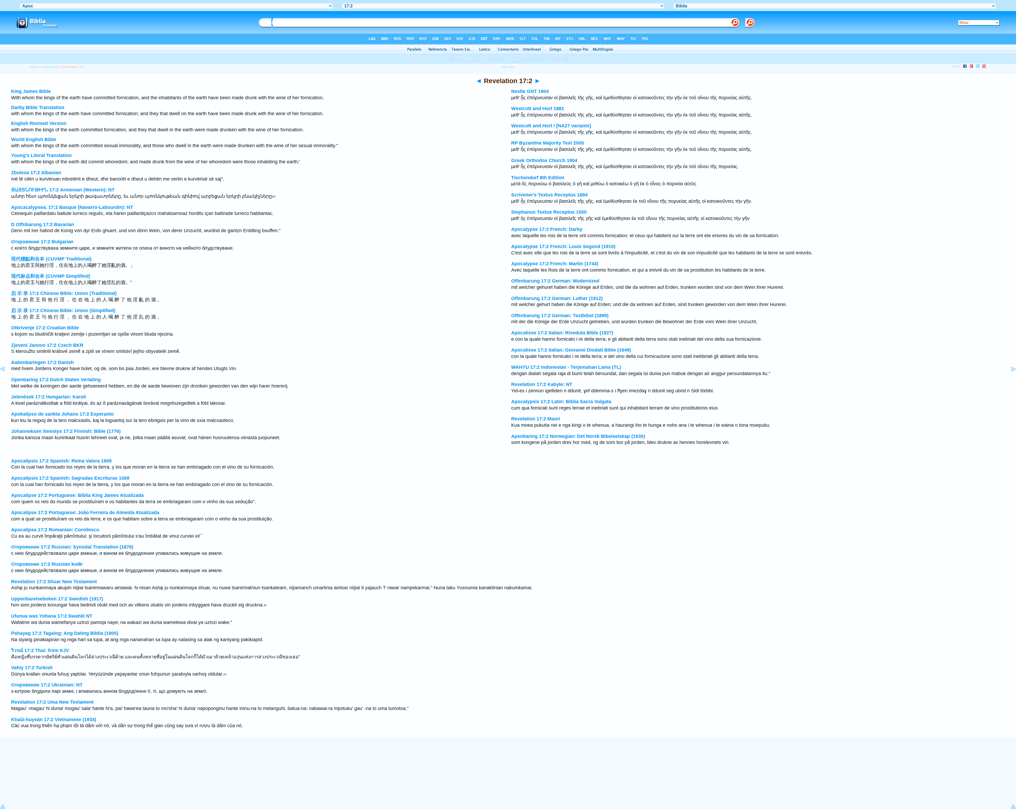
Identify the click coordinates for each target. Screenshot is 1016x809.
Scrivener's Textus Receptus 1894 (549, 194)
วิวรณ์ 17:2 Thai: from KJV (40, 650)
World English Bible (33, 139)
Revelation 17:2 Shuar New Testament (54, 581)
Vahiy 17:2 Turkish (32, 667)
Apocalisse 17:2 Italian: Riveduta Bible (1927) (562, 332)
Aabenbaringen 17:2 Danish (42, 362)
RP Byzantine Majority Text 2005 (547, 143)
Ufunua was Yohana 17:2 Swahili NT (51, 616)
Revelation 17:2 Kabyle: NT (541, 384)
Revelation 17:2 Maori (535, 418)
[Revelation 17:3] (1009, 381)
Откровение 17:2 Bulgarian (42, 241)
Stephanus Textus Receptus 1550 (549, 212)
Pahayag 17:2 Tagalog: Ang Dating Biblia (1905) (64, 633)
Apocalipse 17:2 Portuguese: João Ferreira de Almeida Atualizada (85, 512)
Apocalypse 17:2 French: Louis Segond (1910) (563, 246)
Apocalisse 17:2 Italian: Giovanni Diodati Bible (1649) (571, 350)
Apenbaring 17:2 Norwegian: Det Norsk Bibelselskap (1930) (578, 436)
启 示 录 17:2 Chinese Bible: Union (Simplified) (63, 310)
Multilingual (49, 67)
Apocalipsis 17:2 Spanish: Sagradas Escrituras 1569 (70, 478)
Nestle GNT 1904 (530, 91)
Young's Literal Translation (41, 155)
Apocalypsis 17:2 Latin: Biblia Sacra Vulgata (561, 401)
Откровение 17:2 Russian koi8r (47, 564)
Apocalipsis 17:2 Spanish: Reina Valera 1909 (61, 461)
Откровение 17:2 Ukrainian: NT (47, 684)
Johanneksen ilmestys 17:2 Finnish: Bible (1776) (66, 431)
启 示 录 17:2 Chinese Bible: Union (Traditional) (64, 293)
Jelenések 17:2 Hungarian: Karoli (48, 396)
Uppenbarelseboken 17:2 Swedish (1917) (57, 598)
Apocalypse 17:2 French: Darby (546, 229)
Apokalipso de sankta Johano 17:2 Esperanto (62, 414)
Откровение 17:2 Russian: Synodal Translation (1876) (72, 547)
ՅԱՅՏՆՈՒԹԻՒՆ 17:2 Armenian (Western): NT (63, 189)
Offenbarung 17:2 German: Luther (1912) (557, 298)
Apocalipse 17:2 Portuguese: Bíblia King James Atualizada (77, 495)
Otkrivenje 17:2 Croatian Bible (45, 327)
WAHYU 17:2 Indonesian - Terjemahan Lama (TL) (566, 367)
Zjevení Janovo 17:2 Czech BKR (47, 345)
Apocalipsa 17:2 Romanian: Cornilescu (55, 529)
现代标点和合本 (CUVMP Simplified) (50, 276)
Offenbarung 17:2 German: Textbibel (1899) (560, 315)
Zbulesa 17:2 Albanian (36, 172)
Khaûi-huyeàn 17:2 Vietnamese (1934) (53, 719)
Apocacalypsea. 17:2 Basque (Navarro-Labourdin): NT (72, 207)
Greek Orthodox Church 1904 (544, 160)
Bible (34, 67)
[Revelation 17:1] (6, 381)
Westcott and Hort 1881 (537, 108)
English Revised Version (38, 123)
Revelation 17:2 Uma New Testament (52, 702)
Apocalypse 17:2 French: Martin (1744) (554, 263)
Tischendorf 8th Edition (537, 177)
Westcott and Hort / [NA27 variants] (551, 125)
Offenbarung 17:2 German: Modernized (555, 281)
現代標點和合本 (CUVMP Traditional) (51, 259)
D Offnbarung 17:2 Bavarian (42, 224)
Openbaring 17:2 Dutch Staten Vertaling (56, 379)
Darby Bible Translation (37, 107)
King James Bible (31, 91)
